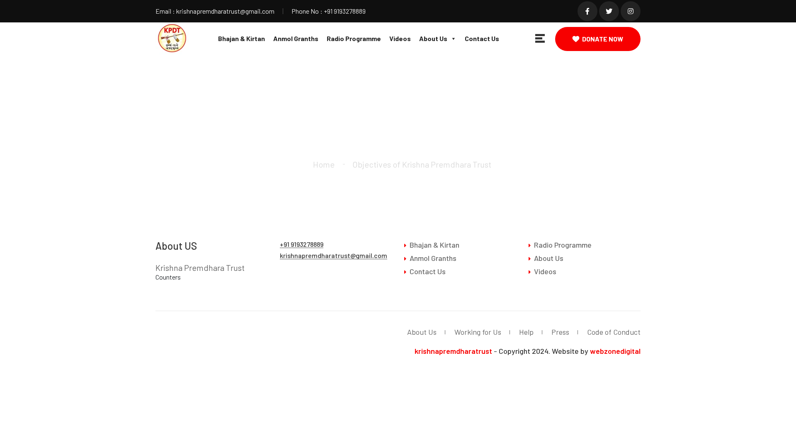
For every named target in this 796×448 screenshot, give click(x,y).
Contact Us (482, 38)
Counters (168, 277)
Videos (400, 38)
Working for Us (477, 332)
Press (560, 332)
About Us (433, 38)
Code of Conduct (614, 332)
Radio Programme (354, 38)
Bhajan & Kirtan (241, 38)
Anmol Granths (295, 38)
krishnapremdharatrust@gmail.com (333, 255)
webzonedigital (615, 350)
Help (526, 332)
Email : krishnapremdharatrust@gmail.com (214, 11)
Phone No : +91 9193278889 (328, 11)
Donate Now (602, 39)
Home (324, 164)
